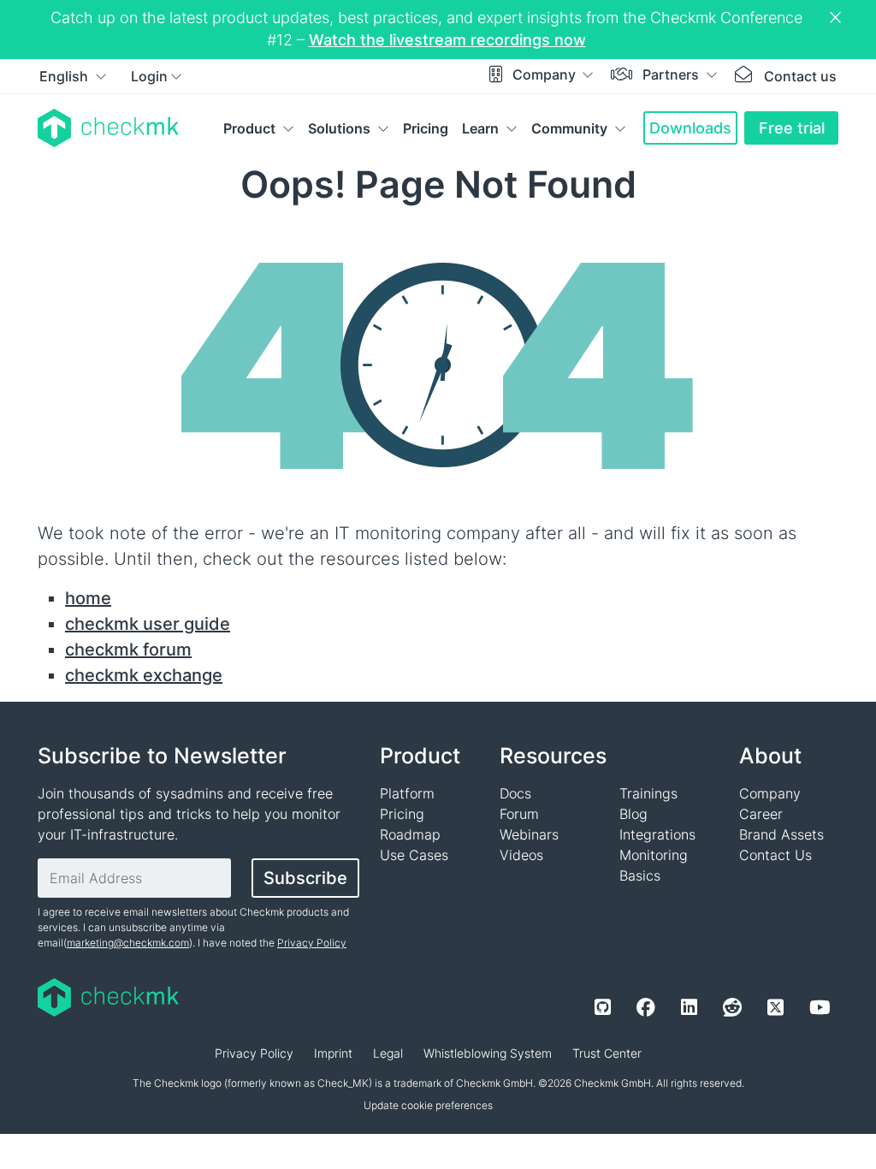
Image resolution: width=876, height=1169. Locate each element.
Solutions (339, 128)
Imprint (333, 1053)
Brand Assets (781, 834)
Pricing (425, 128)
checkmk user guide (147, 624)
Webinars (529, 834)
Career (761, 813)
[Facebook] (645, 1007)
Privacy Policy (311, 942)
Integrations (657, 834)
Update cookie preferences (428, 1105)
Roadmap (410, 834)
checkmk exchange (143, 675)
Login (149, 76)
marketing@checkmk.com (128, 942)
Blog (633, 813)
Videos (521, 854)
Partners (672, 74)
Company (545, 74)
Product (249, 128)
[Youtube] (819, 1007)
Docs (515, 793)
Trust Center (607, 1053)
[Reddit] (732, 1007)
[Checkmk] (108, 128)
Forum (519, 813)
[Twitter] (775, 1007)
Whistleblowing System (487, 1053)
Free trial (792, 128)
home (88, 598)
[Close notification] (837, 18)
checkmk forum (128, 649)
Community (569, 128)
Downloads (690, 128)
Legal (388, 1053)
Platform (407, 793)
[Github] (603, 1007)
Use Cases (414, 854)
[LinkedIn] (689, 1007)
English (65, 76)
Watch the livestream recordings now (447, 40)
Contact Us (775, 854)
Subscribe (305, 878)
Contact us (800, 76)
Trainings (648, 793)
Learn (480, 128)
